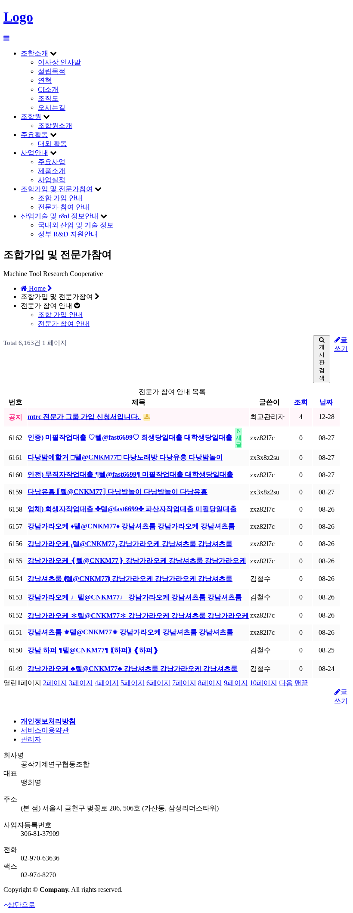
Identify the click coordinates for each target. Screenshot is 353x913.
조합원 (31, 116)
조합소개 (34, 53)
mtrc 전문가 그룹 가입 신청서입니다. (84, 416)
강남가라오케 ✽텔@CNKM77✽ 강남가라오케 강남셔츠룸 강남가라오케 (138, 615)
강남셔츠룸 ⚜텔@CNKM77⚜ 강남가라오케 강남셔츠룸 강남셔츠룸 (130, 632)
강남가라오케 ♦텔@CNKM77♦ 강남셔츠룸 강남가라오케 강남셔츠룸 (131, 526)
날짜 (326, 402)
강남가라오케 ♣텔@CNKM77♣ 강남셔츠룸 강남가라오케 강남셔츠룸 (133, 668)
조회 (301, 402)
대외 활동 (52, 143)
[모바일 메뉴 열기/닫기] (6, 38)
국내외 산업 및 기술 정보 (76, 225)
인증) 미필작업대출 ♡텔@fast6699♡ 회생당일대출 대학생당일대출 (131, 437)
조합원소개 (55, 125)
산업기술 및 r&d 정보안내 (60, 216)
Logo (18, 17)
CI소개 (48, 89)
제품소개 (51, 170)
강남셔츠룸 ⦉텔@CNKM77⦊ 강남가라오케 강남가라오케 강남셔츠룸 (130, 578)
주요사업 (51, 161)
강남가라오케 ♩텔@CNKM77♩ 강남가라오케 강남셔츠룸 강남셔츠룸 (135, 597)
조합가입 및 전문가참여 (57, 189)
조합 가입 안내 (60, 198)
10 (263, 682)
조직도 (48, 98)
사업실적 (51, 179)
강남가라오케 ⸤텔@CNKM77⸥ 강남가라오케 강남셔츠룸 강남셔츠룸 (130, 543)
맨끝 (301, 682)
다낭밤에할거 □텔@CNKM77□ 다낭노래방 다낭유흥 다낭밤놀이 (125, 457)
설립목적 (51, 71)
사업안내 (34, 152)
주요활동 (34, 134)
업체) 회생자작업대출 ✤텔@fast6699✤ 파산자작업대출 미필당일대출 (132, 508)
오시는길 (51, 107)
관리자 (31, 739)
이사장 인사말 (59, 62)
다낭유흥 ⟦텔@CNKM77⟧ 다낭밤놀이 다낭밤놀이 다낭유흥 (117, 491)
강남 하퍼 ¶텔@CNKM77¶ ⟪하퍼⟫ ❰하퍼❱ (93, 650)
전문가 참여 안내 (64, 207)
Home (37, 288)
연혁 (45, 80)
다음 (286, 682)
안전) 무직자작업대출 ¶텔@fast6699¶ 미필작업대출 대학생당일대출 (130, 474)
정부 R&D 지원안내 (68, 234)
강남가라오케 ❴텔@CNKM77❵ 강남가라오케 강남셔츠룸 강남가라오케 (137, 560)
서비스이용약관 (45, 730)
